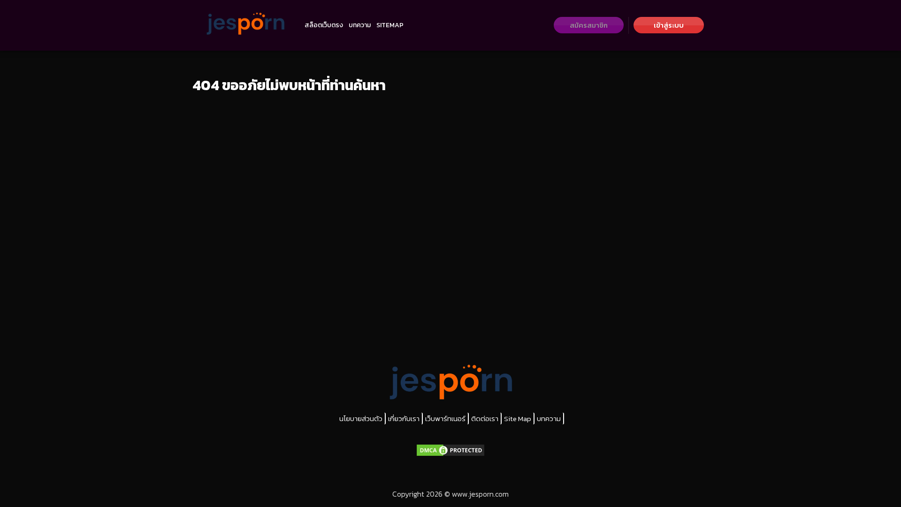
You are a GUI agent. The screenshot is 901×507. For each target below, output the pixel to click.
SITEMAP (390, 25)
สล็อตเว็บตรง (324, 25)
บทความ (360, 25)
